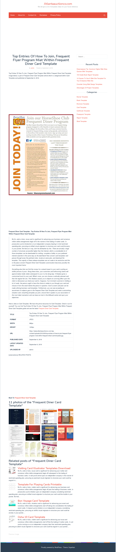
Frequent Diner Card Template (48, 308)
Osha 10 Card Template (31, 517)
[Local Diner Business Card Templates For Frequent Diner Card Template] (65, 416)
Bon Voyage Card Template (33, 501)
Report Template (82, 118)
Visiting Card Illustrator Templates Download (44, 468)
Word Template (82, 121)
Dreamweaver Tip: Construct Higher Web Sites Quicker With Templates (92, 70)
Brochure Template (83, 104)
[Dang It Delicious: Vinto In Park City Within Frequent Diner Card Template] (49, 449)
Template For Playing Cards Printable (40, 484)
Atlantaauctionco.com (58, 4)
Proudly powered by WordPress (51, 547)
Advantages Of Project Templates (88, 88)
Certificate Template (83, 111)
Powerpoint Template (83, 114)
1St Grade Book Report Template (87, 75)
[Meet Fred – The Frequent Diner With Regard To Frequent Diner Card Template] (49, 416)
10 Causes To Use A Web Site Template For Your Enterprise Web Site (91, 79)
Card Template (81, 107)
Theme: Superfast (69, 547)
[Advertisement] (58, 36)
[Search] (104, 15)
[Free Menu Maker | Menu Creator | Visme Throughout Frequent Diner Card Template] (49, 433)
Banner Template (82, 97)
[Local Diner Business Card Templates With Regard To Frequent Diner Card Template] (65, 433)
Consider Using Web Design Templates (89, 84)
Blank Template (82, 100)
